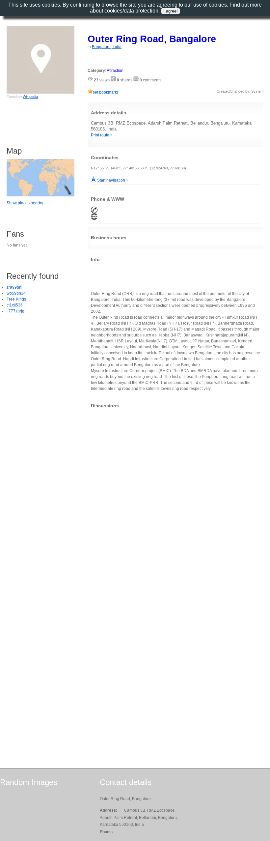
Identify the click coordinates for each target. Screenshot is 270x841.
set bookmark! (105, 92)
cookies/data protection (131, 11)
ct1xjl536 (15, 305)
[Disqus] (175, 495)
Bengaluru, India (107, 46)
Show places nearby (25, 203)
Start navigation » (112, 180)
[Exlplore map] (40, 195)
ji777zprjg (15, 311)
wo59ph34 (16, 293)
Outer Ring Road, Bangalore (152, 38)
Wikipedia (30, 97)
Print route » (102, 135)
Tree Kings (16, 299)
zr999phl (14, 287)
